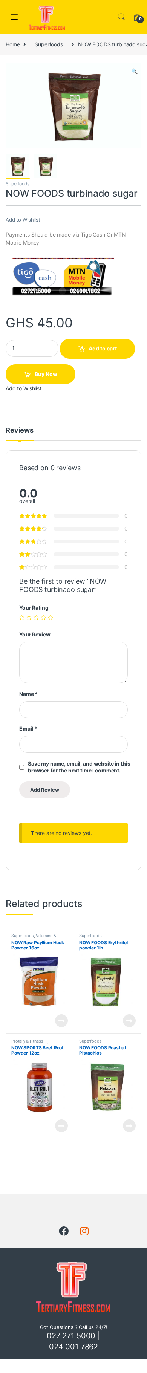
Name (28, 694)
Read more (61, 1020)
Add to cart (103, 348)
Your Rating (33, 607)
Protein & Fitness (27, 1041)
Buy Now (46, 374)
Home (13, 44)
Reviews (20, 430)
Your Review (34, 634)
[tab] (20, 433)
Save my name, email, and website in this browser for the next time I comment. (79, 767)
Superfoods (49, 44)
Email (28, 728)
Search (121, 17)
